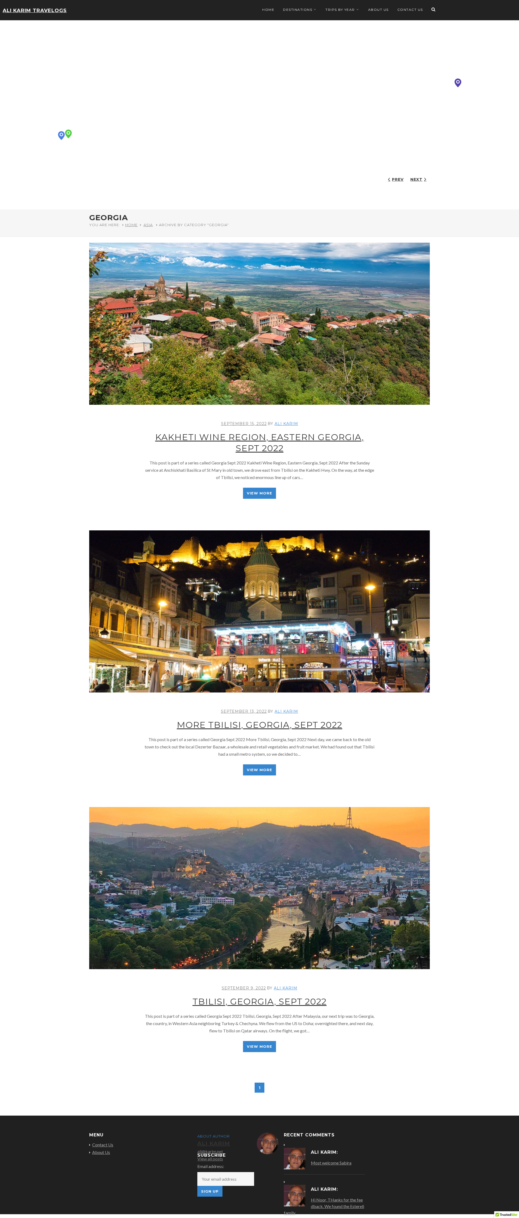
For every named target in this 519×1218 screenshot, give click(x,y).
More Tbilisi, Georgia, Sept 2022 (259, 725)
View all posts (210, 1158)
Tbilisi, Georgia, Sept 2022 (259, 1001)
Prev (398, 179)
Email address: (210, 1166)
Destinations (297, 10)
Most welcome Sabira (331, 1162)
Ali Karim (286, 423)
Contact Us (410, 10)
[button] (458, 83)
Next (416, 179)
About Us (378, 10)
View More (259, 493)
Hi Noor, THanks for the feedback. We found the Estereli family (324, 1206)
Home (268, 10)
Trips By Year (340, 10)
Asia (148, 225)
